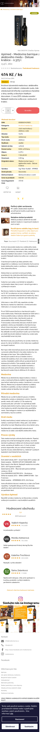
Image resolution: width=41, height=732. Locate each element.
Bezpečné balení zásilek (8, 677)
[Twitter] (18, 199)
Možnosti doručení (8, 119)
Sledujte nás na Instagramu (21, 602)
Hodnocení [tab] (33, 241)
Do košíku (28, 110)
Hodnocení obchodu (7, 693)
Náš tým (3, 672)
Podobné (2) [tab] (24, 241)
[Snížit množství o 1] (3, 110)
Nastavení (19, 719)
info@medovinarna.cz (12, 641)
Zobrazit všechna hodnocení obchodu (20, 590)
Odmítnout (10, 726)
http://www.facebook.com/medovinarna (18, 649)
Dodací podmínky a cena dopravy (11, 685)
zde (11, 713)
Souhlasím (29, 726)
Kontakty (4, 690)
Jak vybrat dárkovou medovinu (10, 675)
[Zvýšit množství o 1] (13, 110)
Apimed (37, 50)
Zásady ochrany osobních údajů (11, 688)
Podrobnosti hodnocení (31, 68)
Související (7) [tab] (14, 241)
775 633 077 (9, 645)
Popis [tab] (6, 241)
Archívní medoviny (25, 125)
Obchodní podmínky (7, 682)
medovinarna (9, 654)
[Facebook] (23, 199)
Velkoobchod (5, 680)
